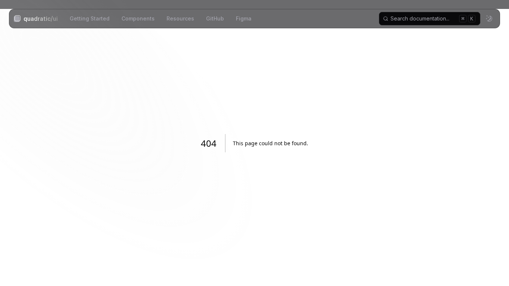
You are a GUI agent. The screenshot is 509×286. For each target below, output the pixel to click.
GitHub (215, 18)
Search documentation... (432, 18)
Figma (244, 18)
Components (138, 18)
